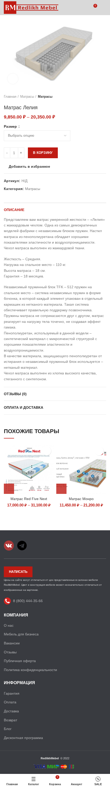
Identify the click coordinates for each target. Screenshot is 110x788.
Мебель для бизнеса (21, 634)
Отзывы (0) (15, 394)
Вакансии (12, 643)
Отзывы (10, 652)
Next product (103, 96)
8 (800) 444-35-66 (28, 601)
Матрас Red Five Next (28, 499)
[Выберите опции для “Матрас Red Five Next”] (9, 489)
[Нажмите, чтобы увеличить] (13, 79)
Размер (11, 126)
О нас (9, 625)
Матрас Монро (81, 499)
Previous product (93, 96)
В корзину (43, 153)
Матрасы (27, 96)
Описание (14, 210)
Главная (10, 96)
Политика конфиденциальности (30, 670)
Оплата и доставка (23, 407)
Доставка (11, 711)
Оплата (10, 702)
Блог (8, 729)
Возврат (10, 720)
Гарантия (11, 693)
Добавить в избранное (29, 166)
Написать (18, 572)
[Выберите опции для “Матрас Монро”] (61, 489)
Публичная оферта (20, 661)
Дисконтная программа (23, 738)
